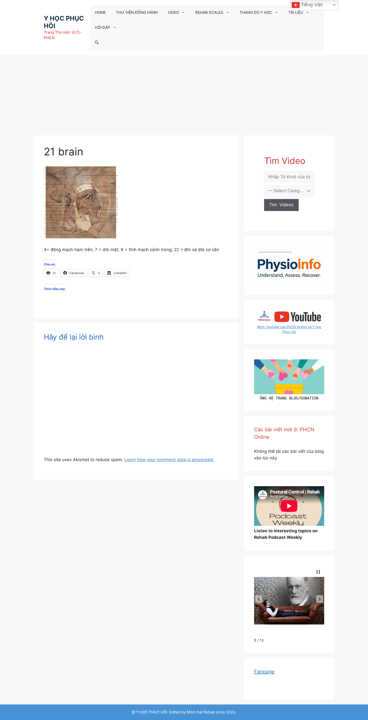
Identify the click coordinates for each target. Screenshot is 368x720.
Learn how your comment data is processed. (169, 459)
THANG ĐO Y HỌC (256, 12)
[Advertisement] (184, 93)
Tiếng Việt (311, 4)
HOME (100, 12)
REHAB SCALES (209, 12)
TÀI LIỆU (295, 12)
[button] (258, 599)
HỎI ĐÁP (102, 27)
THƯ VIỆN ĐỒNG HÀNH (137, 12)
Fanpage (264, 672)
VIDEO (173, 12)
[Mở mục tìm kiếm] (97, 42)
